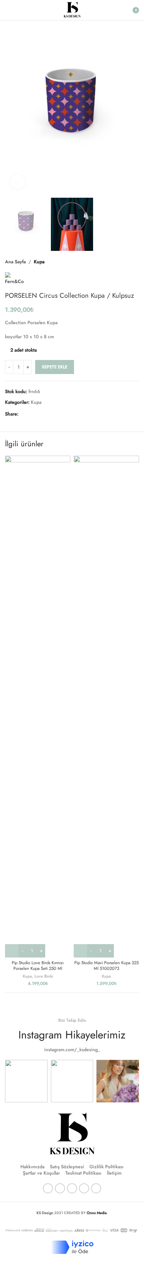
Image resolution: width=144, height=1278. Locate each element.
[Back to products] (127, 262)
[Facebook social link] (22, 413)
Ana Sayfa (15, 261)
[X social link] (30, 413)
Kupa (39, 261)
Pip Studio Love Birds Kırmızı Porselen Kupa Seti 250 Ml (38, 966)
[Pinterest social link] (38, 413)
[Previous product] (119, 262)
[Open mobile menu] (8, 10)
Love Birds (43, 976)
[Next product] (135, 262)
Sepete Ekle (54, 367)
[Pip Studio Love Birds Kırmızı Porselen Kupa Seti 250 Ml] (37, 706)
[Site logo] (72, 9)
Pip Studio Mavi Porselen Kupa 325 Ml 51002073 (106, 966)
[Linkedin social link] (47, 413)
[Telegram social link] (55, 413)
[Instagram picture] (26, 1081)
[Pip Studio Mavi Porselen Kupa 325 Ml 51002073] (106, 706)
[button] (11, 110)
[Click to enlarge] (17, 181)
